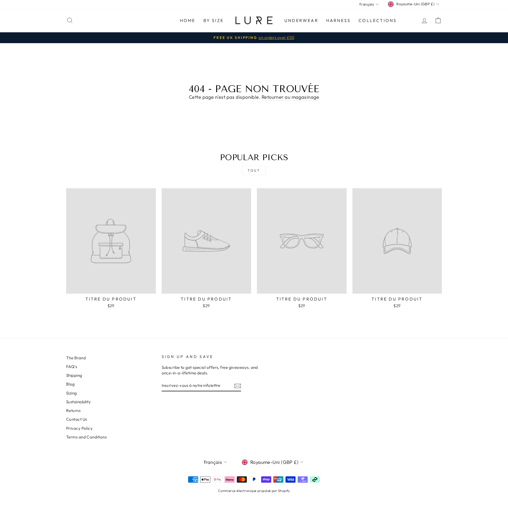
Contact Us (76, 419)
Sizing (71, 393)
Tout (254, 170)
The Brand (76, 357)
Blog (70, 384)
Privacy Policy (79, 428)
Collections (378, 20)
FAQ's (71, 366)
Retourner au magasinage (290, 97)
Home (188, 20)
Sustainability (78, 401)
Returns (73, 410)
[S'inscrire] (237, 385)
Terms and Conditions (86, 437)
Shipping (74, 375)
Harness (338, 20)
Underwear (301, 20)
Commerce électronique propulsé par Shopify (254, 490)
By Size (213, 20)
